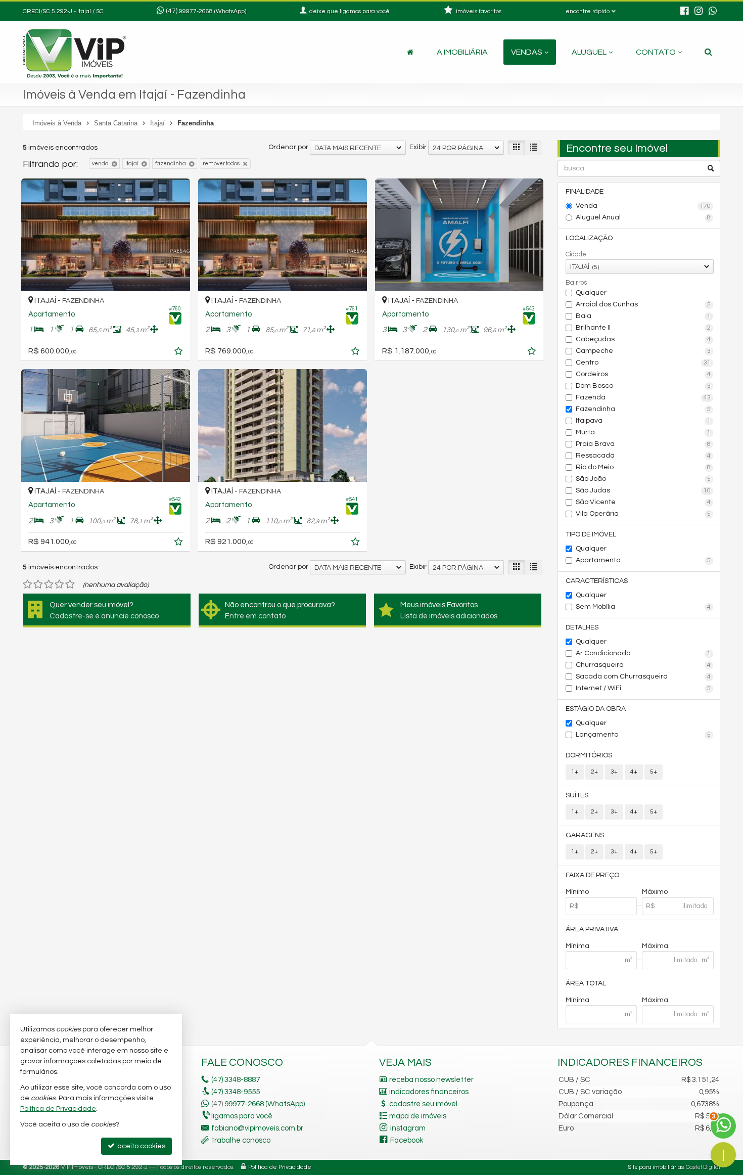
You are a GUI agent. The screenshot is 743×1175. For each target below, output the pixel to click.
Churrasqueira (643, 664)
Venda (643, 205)
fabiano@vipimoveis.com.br (257, 1128)
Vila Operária (643, 513)
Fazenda (643, 397)
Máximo (655, 891)
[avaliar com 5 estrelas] (70, 584)
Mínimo (577, 891)
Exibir (418, 147)
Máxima (655, 946)
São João (643, 478)
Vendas (526, 52)
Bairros (576, 282)
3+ (614, 772)
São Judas (643, 490)
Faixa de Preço (592, 875)
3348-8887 (235, 1079)
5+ (653, 772)
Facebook (406, 1140)
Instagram (408, 1128)
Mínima (577, 946)
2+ (594, 772)
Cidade (576, 254)
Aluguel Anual (643, 217)
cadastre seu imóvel (423, 1104)
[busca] (708, 52)
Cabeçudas (643, 339)
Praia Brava (643, 443)
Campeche (643, 350)
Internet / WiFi (643, 688)
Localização (589, 238)
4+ (633, 772)
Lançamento (643, 734)
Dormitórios (589, 755)
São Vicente (643, 502)
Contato (656, 52)
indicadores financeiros (429, 1092)
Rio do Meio (643, 467)
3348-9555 (235, 1092)
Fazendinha (643, 409)
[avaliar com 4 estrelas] (59, 584)
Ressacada (643, 455)
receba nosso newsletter (431, 1079)
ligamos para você (241, 1116)
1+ (574, 772)
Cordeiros (643, 374)
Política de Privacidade (279, 1167)
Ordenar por (288, 147)
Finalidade (584, 191)
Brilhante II (643, 327)
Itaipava (643, 420)
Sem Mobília (643, 606)
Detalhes (582, 627)
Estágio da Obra (596, 708)
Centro (643, 362)
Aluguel (589, 52)
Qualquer (591, 292)
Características (597, 580)
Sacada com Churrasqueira (643, 676)
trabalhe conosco (240, 1140)
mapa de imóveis (417, 1116)
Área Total (586, 983)
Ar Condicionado (643, 653)
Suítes (577, 795)
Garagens (585, 835)
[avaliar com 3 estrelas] (49, 584)
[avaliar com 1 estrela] (27, 584)
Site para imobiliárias (656, 1167)
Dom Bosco (643, 385)
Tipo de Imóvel (591, 534)
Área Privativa (592, 929)
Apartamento (643, 560)
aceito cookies (140, 1146)
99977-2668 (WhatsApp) (212, 11)
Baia (643, 316)
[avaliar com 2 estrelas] (38, 584)
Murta (643, 432)
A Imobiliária (462, 52)
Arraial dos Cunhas (643, 304)
